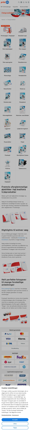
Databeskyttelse (6, 415)
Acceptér (15, 420)
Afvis (15, 424)
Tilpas (15, 428)
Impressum (15, 415)
